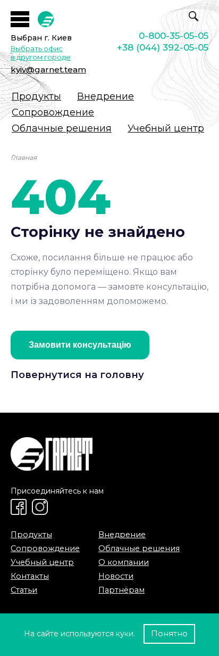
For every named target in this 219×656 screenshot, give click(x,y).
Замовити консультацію (80, 344)
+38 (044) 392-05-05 (162, 47)
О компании (123, 562)
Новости (115, 576)
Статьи (24, 590)
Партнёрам (121, 590)
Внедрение (105, 96)
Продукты (36, 96)
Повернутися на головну (77, 375)
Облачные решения (62, 128)
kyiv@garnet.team (48, 69)
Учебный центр (166, 128)
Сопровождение (53, 112)
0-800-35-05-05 (173, 35)
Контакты (30, 576)
